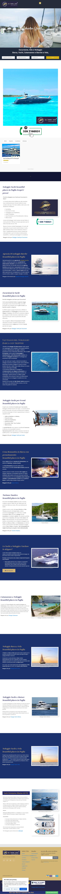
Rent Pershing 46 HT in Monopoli (11, 158)
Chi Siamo (24, 859)
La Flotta (24, 857)
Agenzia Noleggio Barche (22, 276)
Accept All (23, 889)
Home (23, 853)
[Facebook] (7, 860)
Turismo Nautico (25, 862)
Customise (7, 889)
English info (24, 866)
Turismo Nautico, (16, 530)
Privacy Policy (34, 857)
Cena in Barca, (15, 483)
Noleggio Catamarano (13, 615)
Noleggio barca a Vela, (15, 668)
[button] (40, 3)
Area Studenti (34, 853)
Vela (9, 759)
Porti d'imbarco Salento (27, 855)
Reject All (16, 889)
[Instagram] (13, 860)
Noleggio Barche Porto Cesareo (38, 887)
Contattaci (34, 855)
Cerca (52, 57)
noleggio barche (24, 260)
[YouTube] (10, 860)
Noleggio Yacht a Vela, (15, 764)
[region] (15, 885)
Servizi (23, 864)
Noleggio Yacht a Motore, (16, 716)
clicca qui (20, 830)
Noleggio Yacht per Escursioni (19, 237)
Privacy (23, 870)
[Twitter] (4, 860)
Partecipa (55, 857)
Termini (33, 859)
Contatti (24, 868)
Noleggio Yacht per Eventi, (18, 435)
